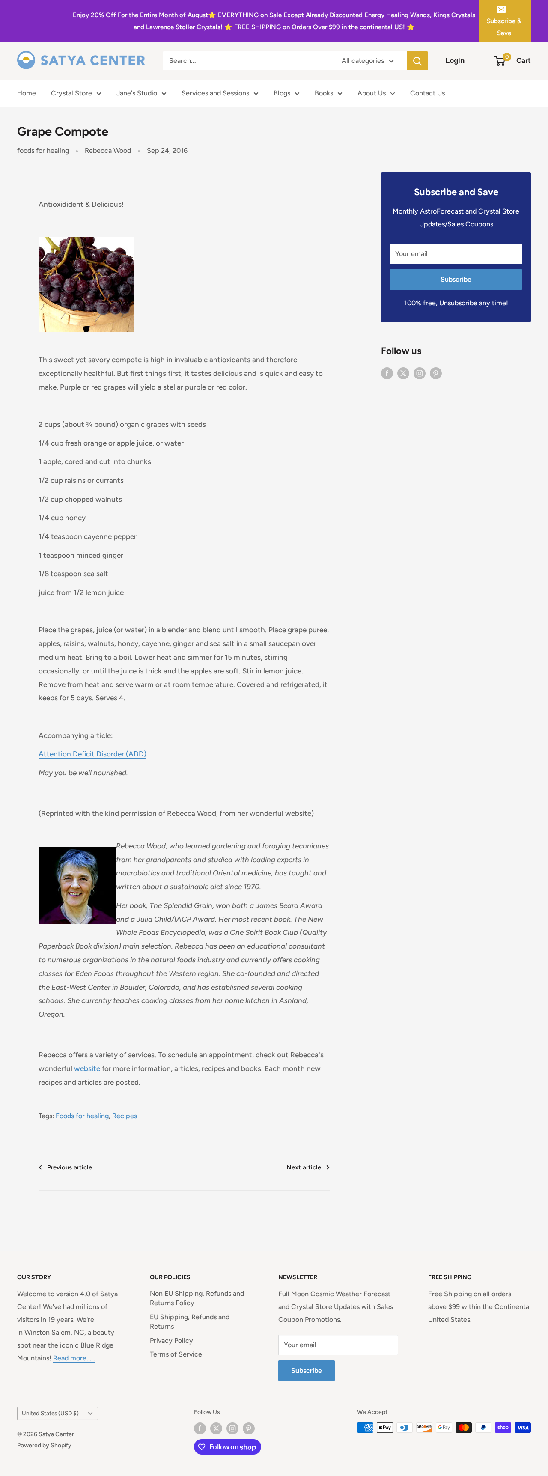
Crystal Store (71, 93)
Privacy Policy (171, 1340)
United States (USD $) (50, 1413)
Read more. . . (74, 1358)
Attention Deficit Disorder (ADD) (92, 754)
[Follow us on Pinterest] (436, 372)
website (87, 1068)
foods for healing (43, 150)
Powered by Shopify (44, 1445)
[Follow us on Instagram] (420, 372)
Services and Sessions (215, 93)
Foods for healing (82, 1116)
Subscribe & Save (504, 27)
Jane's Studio (136, 93)
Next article (303, 1167)
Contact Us (427, 93)
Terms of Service (176, 1354)
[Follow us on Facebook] (387, 372)
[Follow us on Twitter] (403, 372)
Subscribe (456, 279)
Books (324, 93)
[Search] (417, 60)
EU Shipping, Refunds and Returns (189, 1321)
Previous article (69, 1167)
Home (26, 93)
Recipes (124, 1116)
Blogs (282, 93)
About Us (371, 93)
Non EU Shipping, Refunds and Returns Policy (197, 1298)
